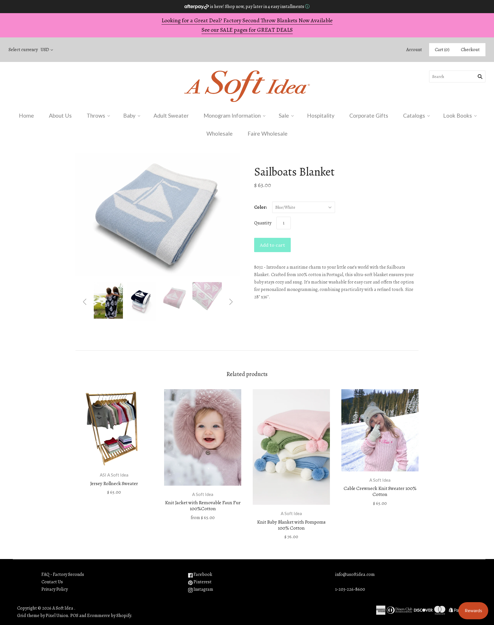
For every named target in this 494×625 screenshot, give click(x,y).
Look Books (457, 115)
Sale (284, 115)
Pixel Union (57, 615)
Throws (96, 115)
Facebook (202, 574)
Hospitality (320, 115)
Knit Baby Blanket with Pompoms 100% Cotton (291, 525)
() (442, 50)
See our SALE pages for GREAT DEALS (247, 30)
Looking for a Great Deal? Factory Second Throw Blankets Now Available (247, 20)
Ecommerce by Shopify (109, 615)
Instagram (203, 589)
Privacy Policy (54, 589)
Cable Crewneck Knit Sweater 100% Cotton (380, 491)
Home (26, 115)
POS (74, 615)
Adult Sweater (171, 115)
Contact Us (52, 582)
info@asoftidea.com (355, 574)
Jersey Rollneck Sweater (114, 483)
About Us (60, 115)
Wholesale (219, 133)
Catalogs (414, 115)
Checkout (470, 50)
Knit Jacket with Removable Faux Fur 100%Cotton (203, 505)
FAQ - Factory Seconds (62, 574)
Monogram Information (232, 115)
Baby (129, 115)
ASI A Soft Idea (114, 474)
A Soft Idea (202, 494)
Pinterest (202, 582)
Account (414, 50)
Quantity (262, 223)
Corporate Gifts (368, 115)
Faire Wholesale (268, 133)
